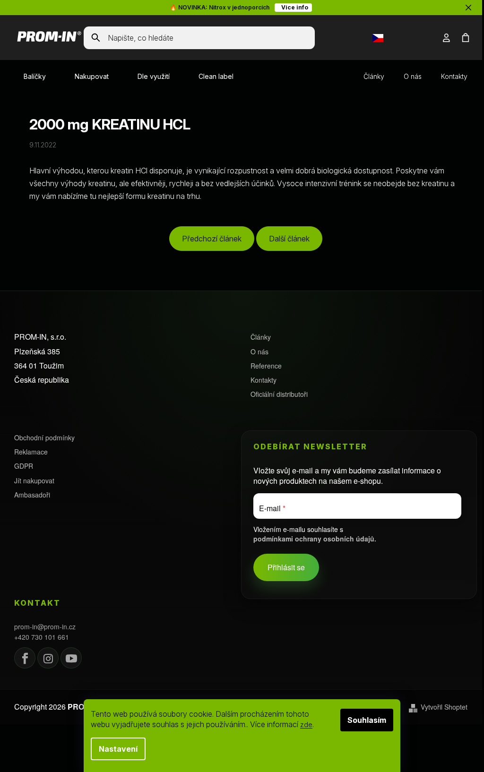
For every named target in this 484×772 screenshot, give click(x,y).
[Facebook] (24, 658)
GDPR (23, 466)
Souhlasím (366, 720)
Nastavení (118, 749)
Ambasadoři (32, 494)
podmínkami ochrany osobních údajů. (314, 538)
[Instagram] (48, 658)
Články (373, 76)
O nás (413, 76)
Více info (293, 7)
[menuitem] (34, 76)
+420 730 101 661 (41, 637)
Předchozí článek (212, 238)
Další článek (289, 238)
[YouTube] (71, 658)
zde (306, 725)
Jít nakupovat (34, 480)
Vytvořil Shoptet (444, 707)
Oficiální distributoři (279, 394)
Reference (266, 365)
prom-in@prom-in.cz (45, 626)
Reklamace (31, 451)
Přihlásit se (286, 567)
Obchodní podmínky (44, 437)
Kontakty (454, 76)
